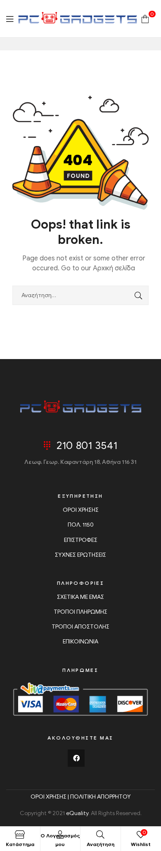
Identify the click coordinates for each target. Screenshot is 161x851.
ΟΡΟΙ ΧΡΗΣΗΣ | (50, 796)
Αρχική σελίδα (114, 268)
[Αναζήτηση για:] (80, 295)
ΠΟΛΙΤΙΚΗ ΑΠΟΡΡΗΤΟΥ (100, 796)
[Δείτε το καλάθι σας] (145, 18)
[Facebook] (76, 758)
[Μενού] (9, 18)
